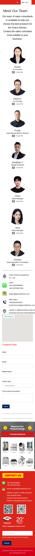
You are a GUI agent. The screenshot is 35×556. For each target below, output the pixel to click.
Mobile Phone (7, 371)
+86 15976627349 (13, 485)
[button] (5, 428)
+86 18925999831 (13, 483)
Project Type (7, 381)
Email (4, 362)
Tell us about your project (11, 391)
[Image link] (17, 451)
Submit (6, 406)
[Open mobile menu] (17, 2)
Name (4, 352)
